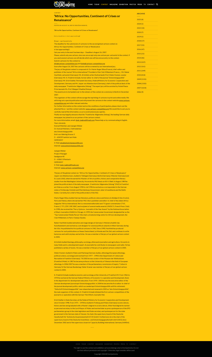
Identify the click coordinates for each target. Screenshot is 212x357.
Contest (104, 4)
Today (96, 4)
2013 (139, 62)
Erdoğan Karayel (81, 25)
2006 (139, 92)
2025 (139, 19)
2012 (139, 66)
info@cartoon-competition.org (66, 63)
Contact (151, 4)
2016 (139, 49)
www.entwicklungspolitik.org (72, 146)
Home (90, 4)
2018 (139, 41)
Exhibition (123, 4)
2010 (139, 75)
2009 (139, 79)
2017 (139, 45)
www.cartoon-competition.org (97, 109)
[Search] (157, 4)
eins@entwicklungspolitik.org (71, 143)
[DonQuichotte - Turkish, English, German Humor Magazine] (64, 4)
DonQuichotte (112, 354)
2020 (139, 32)
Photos (133, 4)
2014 (139, 58)
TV (145, 4)
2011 (139, 71)
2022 (139, 28)
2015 (139, 54)
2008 (139, 83)
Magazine (114, 4)
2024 (139, 24)
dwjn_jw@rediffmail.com (85, 120)
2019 (139, 36)
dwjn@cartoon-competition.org (93, 63)
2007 (139, 88)
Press (139, 4)
